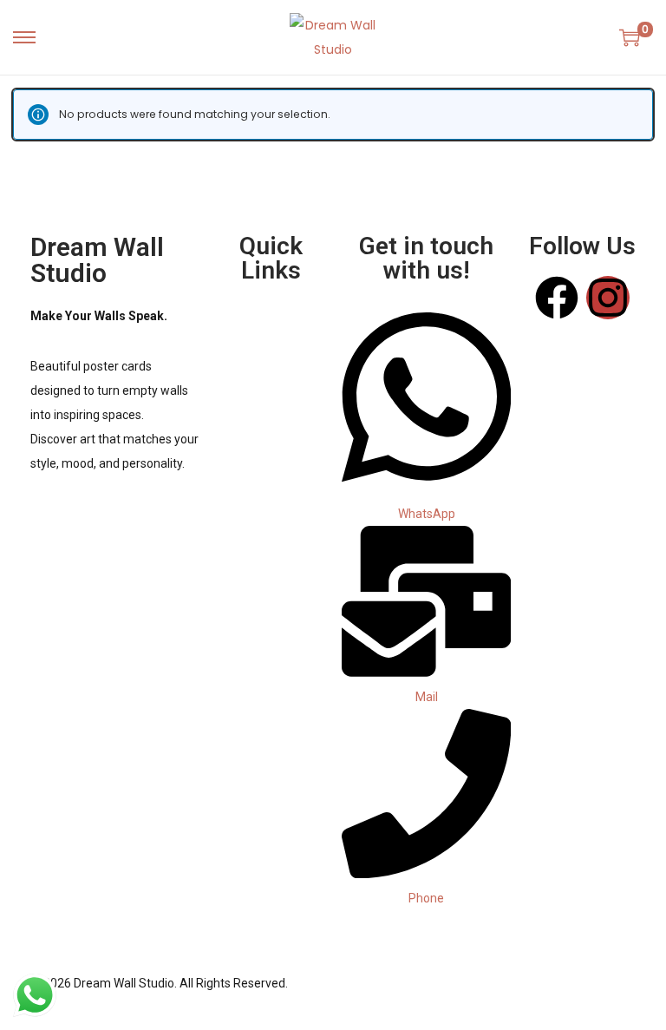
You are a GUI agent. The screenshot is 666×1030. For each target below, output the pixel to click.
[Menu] (270, 321)
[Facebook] (556, 297)
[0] (629, 37)
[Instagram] (608, 297)
